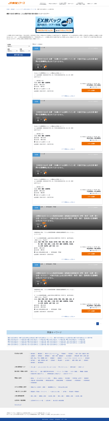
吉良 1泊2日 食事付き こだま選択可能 (36, 344)
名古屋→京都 (51, 396)
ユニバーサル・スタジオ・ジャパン (73, 358)
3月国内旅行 (87, 380)
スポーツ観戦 (73, 371)
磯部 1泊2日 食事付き (13, 337)
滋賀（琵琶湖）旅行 (43, 360)
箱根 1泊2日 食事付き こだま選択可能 (56, 341)
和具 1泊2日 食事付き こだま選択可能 (56, 342)
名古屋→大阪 (79, 396)
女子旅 (64, 391)
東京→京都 (33, 396)
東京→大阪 (60, 396)
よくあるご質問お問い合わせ (62, 4)
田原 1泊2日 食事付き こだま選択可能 (56, 344)
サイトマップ (18, 404)
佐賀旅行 (86, 360)
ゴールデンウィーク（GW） (44, 378)
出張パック (81, 367)
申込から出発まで (53, 3)
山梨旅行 (33, 355)
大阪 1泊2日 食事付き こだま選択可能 (75, 341)
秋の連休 (67, 378)
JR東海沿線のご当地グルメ (54, 373)
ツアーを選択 (91, 90)
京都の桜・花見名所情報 (37, 380)
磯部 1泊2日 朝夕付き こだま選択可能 (17, 339)
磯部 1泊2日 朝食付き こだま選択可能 (75, 339)
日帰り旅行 (73, 367)
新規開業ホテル (52, 387)
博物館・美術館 (84, 371)
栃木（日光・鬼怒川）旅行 (82, 353)
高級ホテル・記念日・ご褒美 (38, 387)
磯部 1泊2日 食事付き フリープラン (44, 337)
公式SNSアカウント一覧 (37, 400)
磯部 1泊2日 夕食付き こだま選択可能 (55, 339)
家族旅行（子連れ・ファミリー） (39, 391)
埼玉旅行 (70, 353)
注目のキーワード (68, 373)
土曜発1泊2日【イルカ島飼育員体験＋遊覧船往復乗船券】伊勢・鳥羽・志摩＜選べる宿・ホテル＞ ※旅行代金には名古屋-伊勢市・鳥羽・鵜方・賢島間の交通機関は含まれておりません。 (67, 218)
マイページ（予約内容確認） (43, 4)
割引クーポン (34, 371)
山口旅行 (67, 360)
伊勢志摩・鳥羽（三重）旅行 (81, 355)
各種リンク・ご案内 (92, 3)
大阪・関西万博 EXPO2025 (47, 371)
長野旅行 (40, 355)
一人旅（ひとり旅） (55, 391)
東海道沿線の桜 (50, 380)
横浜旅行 (40, 353)
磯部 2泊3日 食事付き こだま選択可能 (36, 341)
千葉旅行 (63, 353)
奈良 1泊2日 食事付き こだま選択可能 (17, 342)
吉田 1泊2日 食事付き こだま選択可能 (36, 342)
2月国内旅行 (78, 380)
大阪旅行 (59, 358)
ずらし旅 (33, 367)
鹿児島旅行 (40, 362)
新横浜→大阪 (69, 396)
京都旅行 (52, 358)
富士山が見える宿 (62, 387)
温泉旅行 (86, 378)
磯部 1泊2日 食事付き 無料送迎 (27, 337)
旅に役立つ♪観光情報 (58, 400)
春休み (32, 378)
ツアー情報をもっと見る (67, 96)
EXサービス (70, 3)
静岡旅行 (47, 355)
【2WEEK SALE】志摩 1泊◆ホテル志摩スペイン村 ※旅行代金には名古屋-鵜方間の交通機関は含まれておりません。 (67, 60)
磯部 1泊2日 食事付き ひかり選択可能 (82, 337)
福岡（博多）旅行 (76, 360)
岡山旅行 (60, 360)
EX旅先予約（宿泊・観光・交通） (80, 4)
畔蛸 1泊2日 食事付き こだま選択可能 (17, 344)
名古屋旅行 (69, 355)
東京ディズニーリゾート (52, 353)
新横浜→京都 (42, 396)
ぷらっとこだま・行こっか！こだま (47, 367)
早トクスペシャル (62, 367)
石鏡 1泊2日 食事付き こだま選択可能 (75, 342)
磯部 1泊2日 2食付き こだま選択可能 (36, 339)
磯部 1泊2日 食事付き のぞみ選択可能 (63, 337)
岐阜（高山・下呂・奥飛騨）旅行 (39, 358)
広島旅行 (53, 360)
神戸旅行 (33, 360)
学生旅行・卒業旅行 (74, 391)
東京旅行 (33, 353)
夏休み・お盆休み (58, 378)
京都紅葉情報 (59, 380)
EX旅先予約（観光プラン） (37, 373)
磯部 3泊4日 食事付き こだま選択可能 (17, 341)
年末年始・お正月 (77, 378)
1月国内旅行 (69, 380)
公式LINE (48, 400)
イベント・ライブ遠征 (62, 371)
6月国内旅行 (34, 382)
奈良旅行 (87, 358)
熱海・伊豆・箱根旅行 (57, 355)
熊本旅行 (33, 362)
